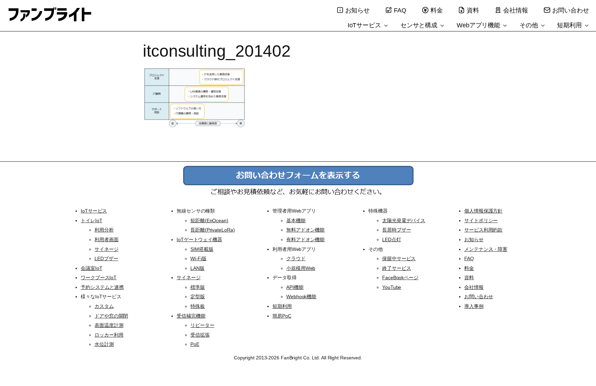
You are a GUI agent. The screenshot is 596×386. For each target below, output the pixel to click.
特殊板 (197, 306)
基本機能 (296, 220)
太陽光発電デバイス (403, 220)
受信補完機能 (191, 316)
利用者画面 (107, 239)
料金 (436, 10)
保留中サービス (399, 258)
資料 (473, 10)
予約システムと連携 (102, 287)
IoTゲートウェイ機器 (199, 239)
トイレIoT (91, 220)
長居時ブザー (396, 230)
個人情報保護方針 (483, 211)
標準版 (197, 287)
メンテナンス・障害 (485, 249)
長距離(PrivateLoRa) (212, 230)
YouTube (391, 287)
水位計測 (104, 344)
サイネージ (107, 249)
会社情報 (515, 10)
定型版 (197, 296)
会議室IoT (91, 268)
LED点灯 (391, 239)
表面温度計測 (109, 325)
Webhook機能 (301, 296)
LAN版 (197, 268)
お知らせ (357, 10)
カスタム (104, 306)
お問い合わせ (570, 10)
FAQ (400, 10)
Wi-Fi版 (198, 258)
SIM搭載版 (201, 249)
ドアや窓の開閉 (111, 316)
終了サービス (396, 268)
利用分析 (104, 230)
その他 (529, 25)
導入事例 (474, 306)
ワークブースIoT (99, 277)
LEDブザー (106, 258)
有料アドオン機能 (305, 239)
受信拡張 (200, 335)
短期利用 (570, 25)
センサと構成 (419, 25)
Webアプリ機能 (479, 25)
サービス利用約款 (483, 230)
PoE (194, 344)
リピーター (202, 325)
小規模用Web (300, 268)
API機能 (295, 287)
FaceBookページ (400, 277)
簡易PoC (281, 316)
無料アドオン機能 (305, 230)
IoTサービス (365, 25)
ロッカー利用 (109, 335)
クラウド (296, 258)
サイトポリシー (481, 220)
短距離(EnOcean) (209, 220)
